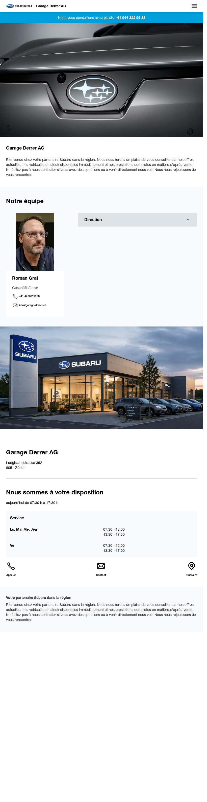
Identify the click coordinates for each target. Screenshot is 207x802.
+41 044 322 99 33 (129, 17)
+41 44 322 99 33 (29, 296)
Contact (101, 575)
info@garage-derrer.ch (32, 305)
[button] (137, 220)
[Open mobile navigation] (194, 6)
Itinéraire (191, 575)
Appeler (11, 575)
